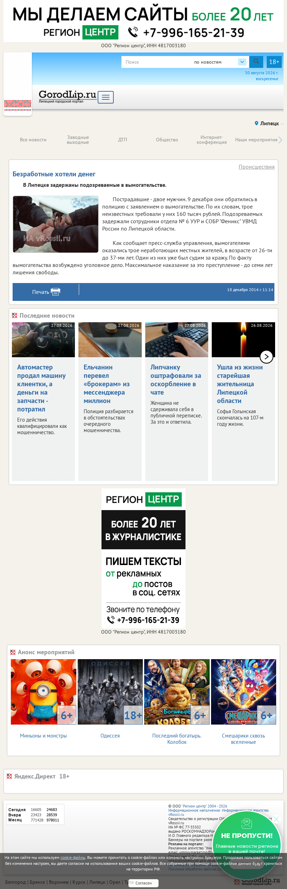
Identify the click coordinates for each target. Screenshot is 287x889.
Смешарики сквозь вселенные (247, 726)
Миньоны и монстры (46, 723)
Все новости (33, 139)
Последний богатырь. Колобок (179, 726)
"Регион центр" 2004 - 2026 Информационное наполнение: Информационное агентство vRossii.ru (218, 810)
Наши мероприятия (256, 139)
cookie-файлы (73, 857)
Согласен (143, 883)
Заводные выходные (78, 139)
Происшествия (257, 166)
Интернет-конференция (212, 139)
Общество (167, 139)
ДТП (122, 139)
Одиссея (121, 723)
